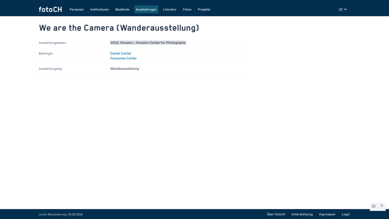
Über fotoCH (276, 214)
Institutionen (99, 9)
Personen (77, 9)
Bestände (122, 9)
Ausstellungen (146, 9)
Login (346, 214)
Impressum (327, 214)
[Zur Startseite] (50, 9)
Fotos (187, 9)
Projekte (204, 9)
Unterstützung (302, 214)
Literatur (170, 9)
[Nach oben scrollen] (382, 206)
